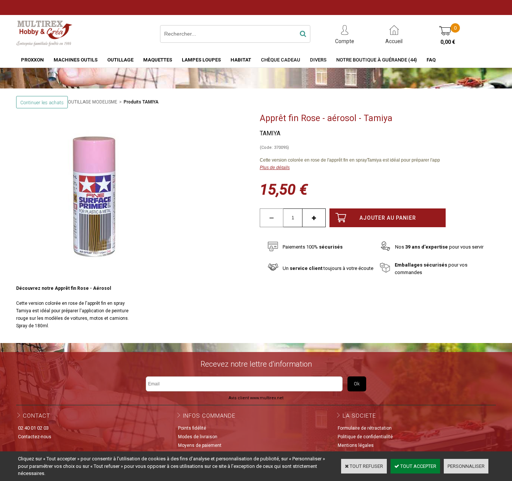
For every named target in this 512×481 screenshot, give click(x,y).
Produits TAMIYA (141, 102)
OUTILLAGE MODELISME (92, 102)
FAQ (431, 60)
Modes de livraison (197, 436)
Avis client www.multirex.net (256, 398)
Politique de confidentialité (365, 436)
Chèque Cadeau (280, 60)
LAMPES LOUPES (201, 60)
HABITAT (241, 60)
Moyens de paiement (200, 445)
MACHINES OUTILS (75, 60)
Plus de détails (275, 167)
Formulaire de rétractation (365, 428)
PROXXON (32, 60)
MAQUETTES (157, 60)
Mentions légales (356, 445)
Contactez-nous (34, 436)
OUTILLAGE (120, 60)
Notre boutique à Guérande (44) (376, 60)
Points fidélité (192, 428)
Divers (318, 60)
